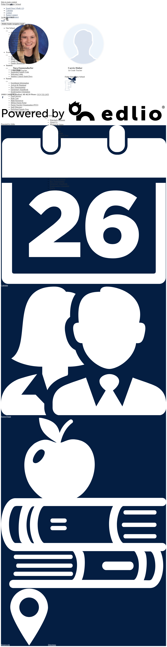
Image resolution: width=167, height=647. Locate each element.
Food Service (16, 96)
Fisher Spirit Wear (18, 50)
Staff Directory (16, 39)
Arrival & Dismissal (18, 85)
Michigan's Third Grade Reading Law (25, 59)
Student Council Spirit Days (21, 76)
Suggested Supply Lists (20, 72)
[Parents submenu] (7, 81)
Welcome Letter (17, 74)
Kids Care (15, 98)
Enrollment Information (20, 83)
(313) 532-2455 (43, 94)
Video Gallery (16, 43)
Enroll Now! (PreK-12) (15, 8)
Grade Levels (16, 61)
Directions (15, 41)
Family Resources (18, 63)
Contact (9, 13)
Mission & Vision (17, 37)
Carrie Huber (75, 68)
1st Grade (4, 17)
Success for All (16, 57)
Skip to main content (9, 2)
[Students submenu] (7, 68)
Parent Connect (12, 15)
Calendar (9, 11)
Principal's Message (18, 32)
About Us (14, 35)
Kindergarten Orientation (20, 92)
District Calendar (17, 46)
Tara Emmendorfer (23, 68)
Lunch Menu (16, 70)
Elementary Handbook (19, 90)
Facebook (2, 97)
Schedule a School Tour (20, 48)
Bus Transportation (18, 87)
